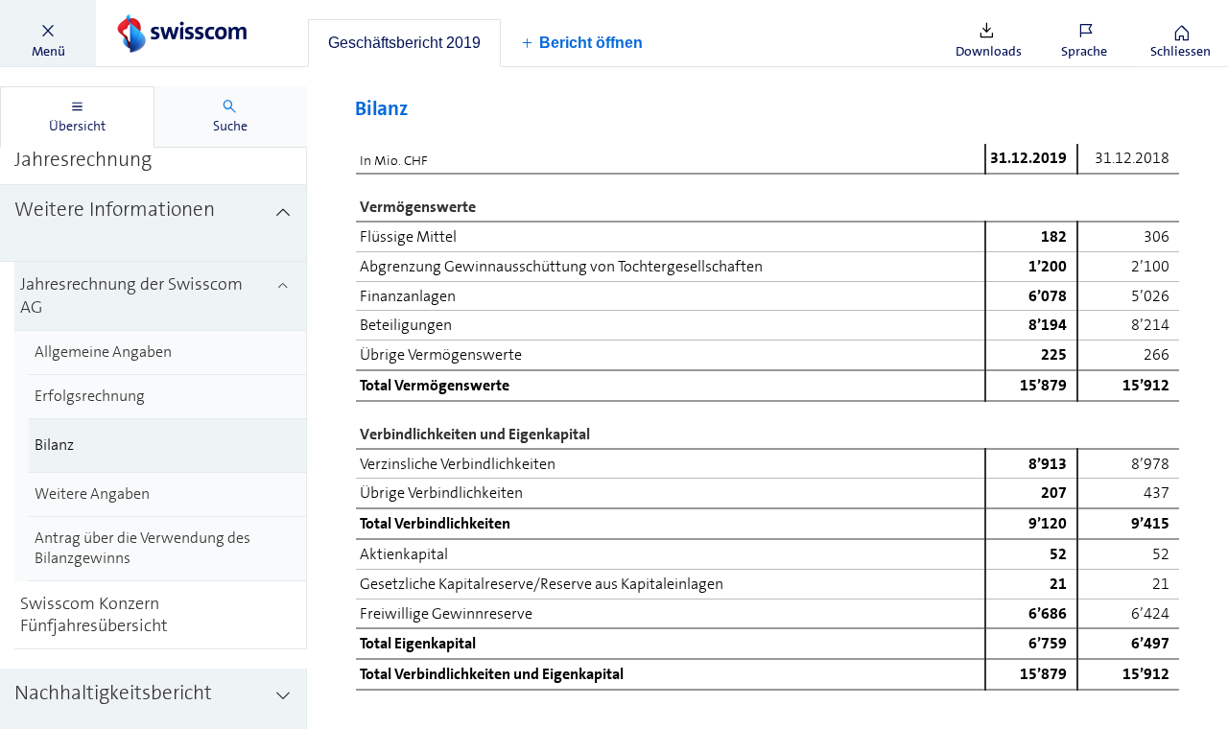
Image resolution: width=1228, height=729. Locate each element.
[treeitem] (153, 223)
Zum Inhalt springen (144, 11)
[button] (48, 33)
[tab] (404, 43)
